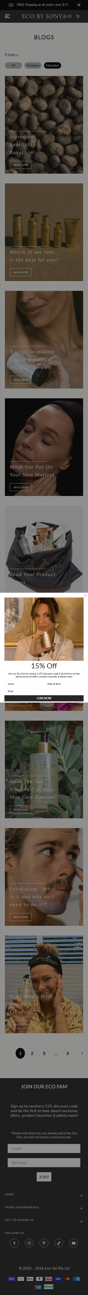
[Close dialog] (85, 595)
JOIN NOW (44, 698)
